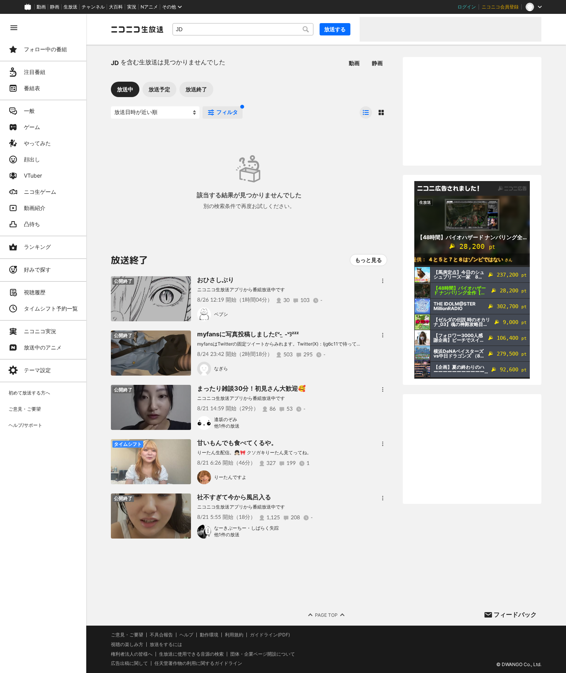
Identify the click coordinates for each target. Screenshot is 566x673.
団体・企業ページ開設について (262, 654)
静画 (54, 7)
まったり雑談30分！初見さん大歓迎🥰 (251, 388)
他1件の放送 (226, 426)
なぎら (221, 368)
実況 (131, 7)
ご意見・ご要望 (127, 635)
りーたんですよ (230, 477)
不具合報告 (161, 635)
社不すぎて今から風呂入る (234, 497)
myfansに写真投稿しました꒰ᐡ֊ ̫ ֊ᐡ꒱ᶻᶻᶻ (248, 334)
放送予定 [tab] (159, 89)
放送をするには (166, 644)
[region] (43, 343)
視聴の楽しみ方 (127, 644)
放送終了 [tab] (196, 89)
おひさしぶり (215, 280)
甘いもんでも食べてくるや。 (237, 442)
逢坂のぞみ (225, 419)
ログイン (466, 7)
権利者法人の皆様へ (131, 654)
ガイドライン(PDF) (270, 635)
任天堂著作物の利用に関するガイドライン (198, 663)
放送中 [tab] (125, 89)
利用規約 (234, 635)
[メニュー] (382, 280)
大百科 (116, 7)
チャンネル (93, 7)
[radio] (366, 112)
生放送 (70, 7)
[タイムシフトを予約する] (183, 447)
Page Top (326, 615)
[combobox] (242, 29)
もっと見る (368, 260)
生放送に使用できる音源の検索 (191, 654)
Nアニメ (149, 7)
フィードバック (515, 614)
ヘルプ (186, 635)
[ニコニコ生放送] (137, 29)
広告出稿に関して (129, 663)
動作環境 (209, 635)
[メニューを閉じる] (14, 27)
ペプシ (221, 314)
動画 (41, 7)
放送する (335, 29)
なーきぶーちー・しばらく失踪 (246, 528)
